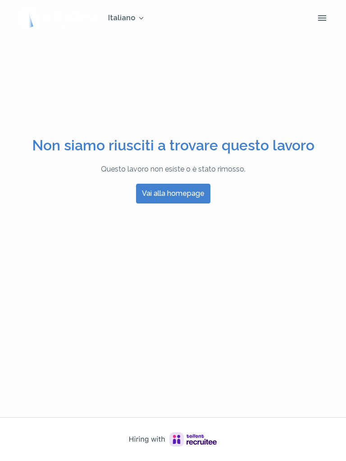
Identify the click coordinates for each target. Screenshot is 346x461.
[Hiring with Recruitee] (173, 439)
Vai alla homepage (173, 193)
